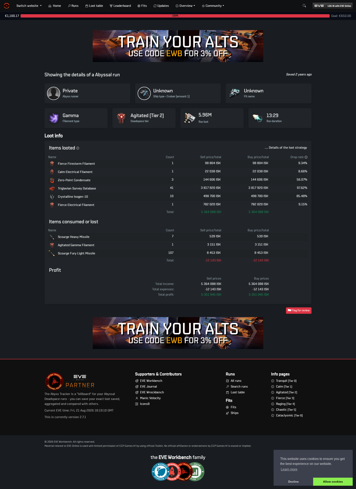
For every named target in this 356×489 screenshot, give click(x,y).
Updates (163, 5)
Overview (186, 5)
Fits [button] (233, 407)
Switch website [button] (27, 5)
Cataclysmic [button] (289, 415)
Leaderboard (122, 5)
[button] (6, 5)
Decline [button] (293, 481)
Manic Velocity (150, 398)
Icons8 (145, 404)
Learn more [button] (289, 469)
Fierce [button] (285, 398)
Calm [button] (284, 386)
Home (56, 5)
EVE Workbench (151, 380)
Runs (74, 5)
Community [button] (214, 5)
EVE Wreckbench (152, 392)
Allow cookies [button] (333, 481)
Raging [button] (285, 404)
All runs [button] (236, 380)
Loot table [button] (238, 392)
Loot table (96, 5)
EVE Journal (148, 386)
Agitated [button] (286, 392)
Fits (144, 5)
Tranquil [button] (286, 380)
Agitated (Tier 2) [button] (147, 115)
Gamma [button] (71, 115)
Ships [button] (235, 413)
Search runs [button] (239, 386)
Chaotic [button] (286, 409)
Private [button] (70, 90)
